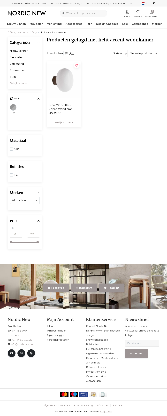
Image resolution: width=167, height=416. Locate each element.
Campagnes (140, 23)
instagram (85, 287)
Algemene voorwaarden (57, 405)
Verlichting (54, 23)
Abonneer (136, 353)
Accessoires (74, 23)
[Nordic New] (27, 13)
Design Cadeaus (107, 23)
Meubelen (36, 23)
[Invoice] (103, 394)
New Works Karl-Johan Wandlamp (61, 107)
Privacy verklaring (83, 405)
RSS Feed (118, 405)
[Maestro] (74, 394)
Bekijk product (64, 122)
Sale (125, 23)
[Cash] (93, 394)
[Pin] (83, 394)
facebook (57, 287)
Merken (157, 23)
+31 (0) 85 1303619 (22, 339)
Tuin (89, 23)
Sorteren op (120, 53)
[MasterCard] (64, 394)
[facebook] (11, 353)
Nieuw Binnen (16, 23)
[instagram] (21, 353)
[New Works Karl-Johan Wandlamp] (64, 81)
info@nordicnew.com (23, 344)
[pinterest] (31, 353)
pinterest (113, 287)
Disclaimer (102, 405)
